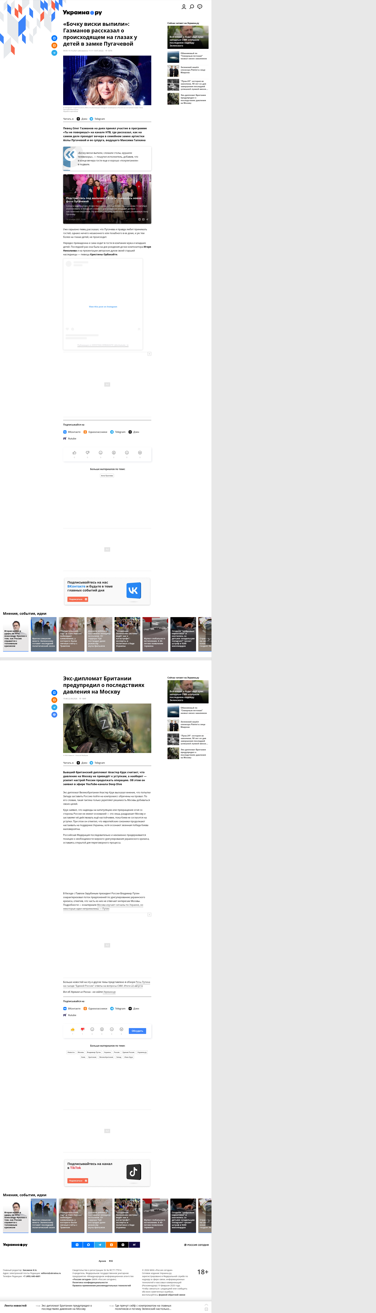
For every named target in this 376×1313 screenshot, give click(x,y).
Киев (83, 1057)
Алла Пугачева (107, 475)
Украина (107, 1052)
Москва (81, 1052)
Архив (102, 1261)
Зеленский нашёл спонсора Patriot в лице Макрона (193, 70)
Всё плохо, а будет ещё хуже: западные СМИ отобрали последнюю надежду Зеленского (187, 41)
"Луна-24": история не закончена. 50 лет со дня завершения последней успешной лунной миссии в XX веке (194, 85)
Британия (92, 1057)
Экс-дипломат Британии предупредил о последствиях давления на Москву (193, 99)
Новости (71, 1052)
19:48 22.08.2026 (70, 698)
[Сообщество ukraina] (88, 1245)
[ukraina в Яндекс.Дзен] (123, 1245)
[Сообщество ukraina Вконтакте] (77, 1245)
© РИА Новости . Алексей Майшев (75, 755)
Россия (116, 1052)
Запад (118, 1057)
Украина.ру (109, 991)
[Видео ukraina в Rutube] (134, 1245)
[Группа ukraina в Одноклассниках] (111, 1245)
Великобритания (106, 1057)
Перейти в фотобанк (70, 111)
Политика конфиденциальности (90, 1282)
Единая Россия (128, 1052)
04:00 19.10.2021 (70, 50)
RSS (111, 1261)
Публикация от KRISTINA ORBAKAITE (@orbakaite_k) (103, 345)
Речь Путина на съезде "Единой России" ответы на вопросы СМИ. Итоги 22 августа (106, 983)
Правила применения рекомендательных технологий (101, 1285)
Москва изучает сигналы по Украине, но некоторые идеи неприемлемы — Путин (103, 906)
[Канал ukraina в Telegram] (100, 1245)
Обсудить (137, 1031)
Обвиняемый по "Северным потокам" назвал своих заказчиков (194, 56)
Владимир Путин (94, 1052)
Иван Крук (128, 1057)
